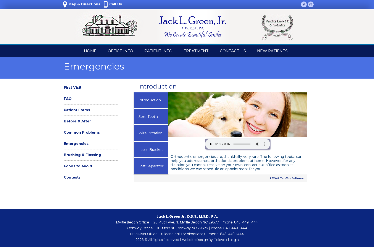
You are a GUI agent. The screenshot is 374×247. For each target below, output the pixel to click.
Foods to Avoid (78, 166)
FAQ (68, 99)
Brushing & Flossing (82, 155)
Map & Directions (83, 4)
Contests (72, 177)
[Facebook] (304, 4)
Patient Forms (77, 110)
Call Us (115, 4)
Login (234, 239)
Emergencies (76, 144)
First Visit (72, 88)
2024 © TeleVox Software (287, 178)
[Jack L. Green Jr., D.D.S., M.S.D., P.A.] (108, 27)
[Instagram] (311, 4)
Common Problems (82, 132)
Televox (220, 239)
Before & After (77, 121)
